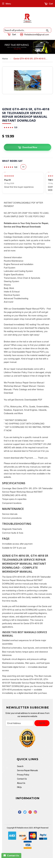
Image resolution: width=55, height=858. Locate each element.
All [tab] (23, 166)
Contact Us (22, 779)
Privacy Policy (23, 775)
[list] (27, 182)
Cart (50, 3)
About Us (21, 783)
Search (20, 766)
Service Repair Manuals (27, 770)
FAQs (19, 787)
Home (5, 58)
